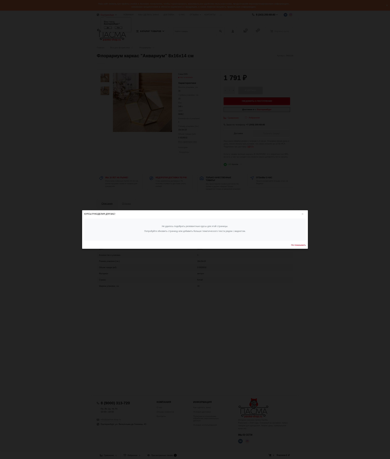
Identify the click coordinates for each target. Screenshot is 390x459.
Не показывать (298, 245)
